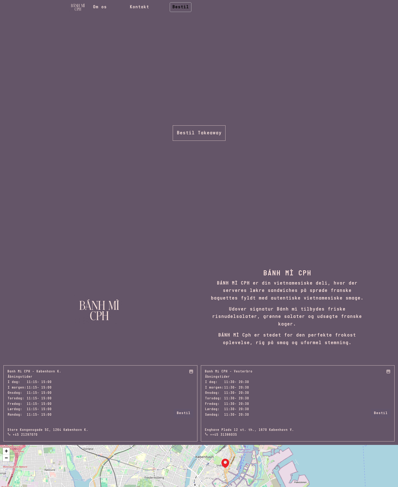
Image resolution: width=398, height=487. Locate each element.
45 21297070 (26, 435)
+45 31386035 (224, 435)
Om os (100, 7)
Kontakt (139, 7)
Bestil (180, 7)
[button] (225, 463)
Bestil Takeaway (199, 133)
